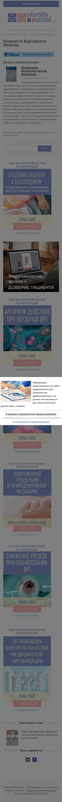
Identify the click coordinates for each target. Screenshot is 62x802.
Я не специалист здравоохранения (31, 421)
